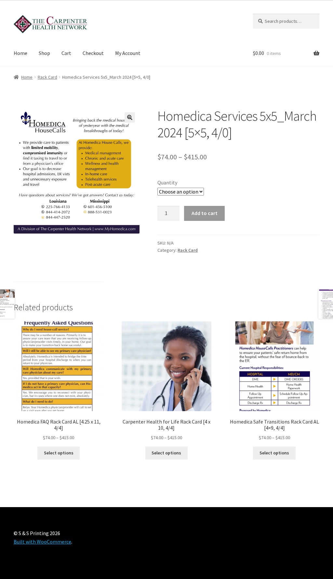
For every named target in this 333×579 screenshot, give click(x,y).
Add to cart (205, 213)
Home (20, 53)
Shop (44, 53)
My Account (127, 53)
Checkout (93, 53)
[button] (130, 117)
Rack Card (47, 77)
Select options (58, 453)
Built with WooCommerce (42, 541)
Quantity (167, 182)
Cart (66, 53)
